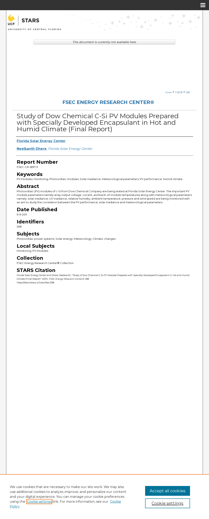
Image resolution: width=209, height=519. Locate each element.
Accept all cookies (168, 490)
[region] (104, 496)
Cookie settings (39, 502)
